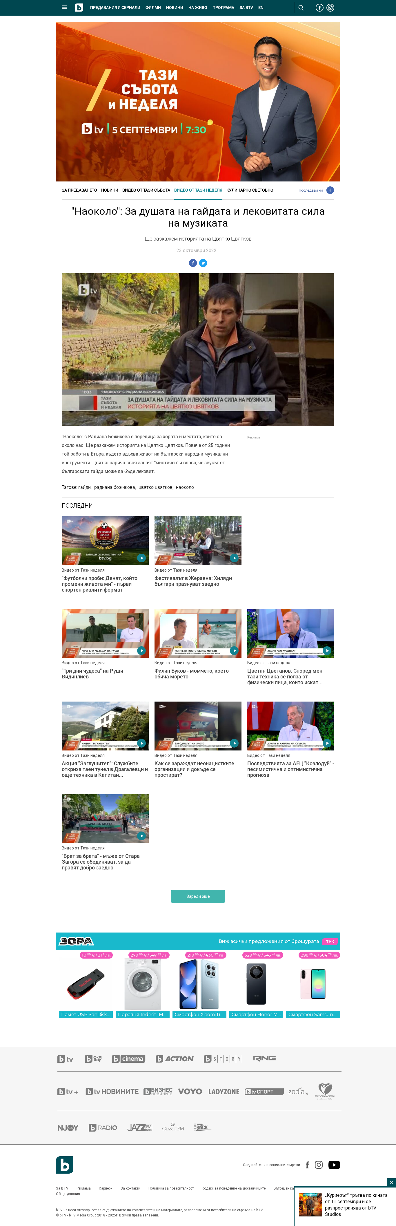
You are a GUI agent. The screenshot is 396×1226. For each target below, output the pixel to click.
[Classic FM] (178, 1128)
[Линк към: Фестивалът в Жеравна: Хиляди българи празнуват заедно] (198, 559)
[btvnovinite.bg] (114, 1091)
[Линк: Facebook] (304, 1164)
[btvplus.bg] (71, 1091)
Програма (223, 7)
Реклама (84, 1188)
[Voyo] (193, 1091)
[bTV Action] (180, 1059)
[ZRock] (208, 1128)
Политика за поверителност (171, 1188)
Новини (174, 7)
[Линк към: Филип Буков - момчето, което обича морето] (198, 652)
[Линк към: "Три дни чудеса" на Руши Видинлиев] (105, 652)
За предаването (79, 190)
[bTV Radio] (108, 1128)
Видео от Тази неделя (198, 190)
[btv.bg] (71, 1059)
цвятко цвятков (155, 487)
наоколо (185, 487)
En (261, 7)
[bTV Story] (228, 1059)
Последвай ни (311, 190)
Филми (153, 7)
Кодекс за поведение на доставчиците (234, 1188)
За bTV (246, 7)
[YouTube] (331, 1165)
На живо (197, 7)
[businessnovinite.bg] (160, 1091)
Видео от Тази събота (146, 190)
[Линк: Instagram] (316, 1165)
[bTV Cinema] (134, 1059)
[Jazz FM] (144, 1127)
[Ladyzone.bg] (227, 1091)
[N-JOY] (73, 1127)
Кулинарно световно (249, 190)
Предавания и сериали (115, 7)
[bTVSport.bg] (267, 1091)
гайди (84, 487)
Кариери (105, 1188)
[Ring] (270, 1059)
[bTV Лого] (64, 1165)
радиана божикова (114, 487)
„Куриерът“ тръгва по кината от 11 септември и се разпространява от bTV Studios (356, 1204)
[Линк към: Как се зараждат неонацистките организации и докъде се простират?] (198, 745)
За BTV (62, 1188)
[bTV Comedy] (98, 1059)
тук (330, 941)
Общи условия (68, 1194)
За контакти (130, 1188)
